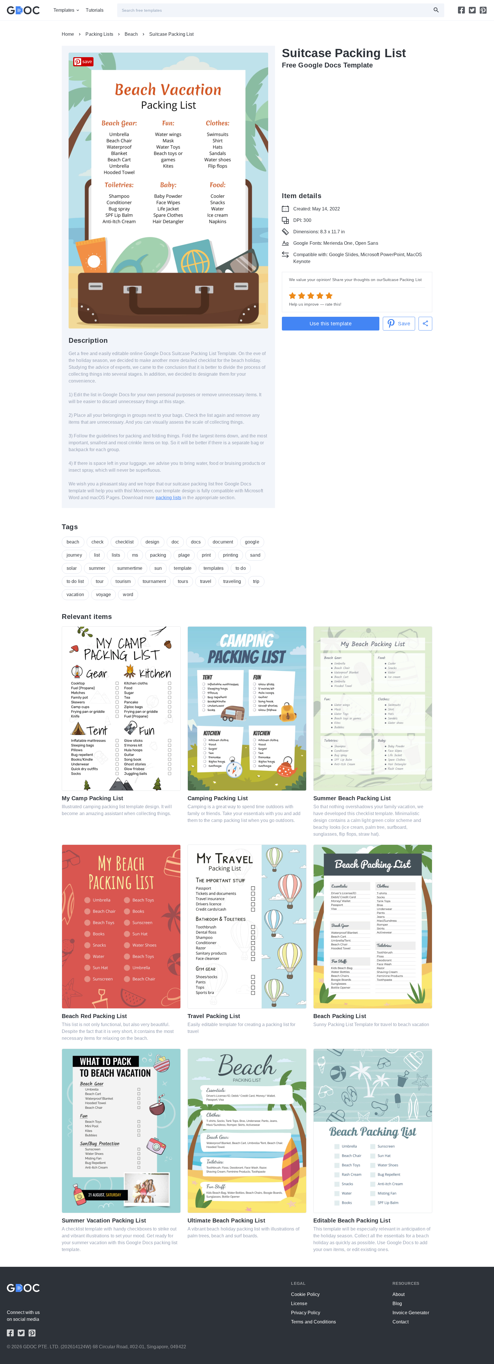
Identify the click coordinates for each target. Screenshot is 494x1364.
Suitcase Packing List (171, 34)
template (183, 568)
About (399, 1294)
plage (184, 555)
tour (99, 581)
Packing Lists (99, 34)
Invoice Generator (411, 1312)
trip (256, 581)
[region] (357, 129)
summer (97, 568)
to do (241, 568)
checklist (124, 541)
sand (255, 555)
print (206, 555)
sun (158, 568)
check (97, 541)
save (87, 61)
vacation (75, 594)
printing (230, 555)
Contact (401, 1321)
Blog (397, 1303)
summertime (129, 568)
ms (135, 555)
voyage (103, 594)
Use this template (331, 323)
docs (196, 541)
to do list (75, 581)
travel (206, 581)
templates (214, 568)
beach (73, 541)
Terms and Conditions (313, 1321)
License (299, 1303)
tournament (154, 581)
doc (175, 541)
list (97, 555)
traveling (232, 581)
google (252, 541)
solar (72, 568)
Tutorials (94, 10)
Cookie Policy (305, 1294)
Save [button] (404, 323)
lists (116, 555)
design (153, 541)
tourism (123, 581)
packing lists (168, 497)
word (128, 594)
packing (158, 555)
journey (74, 555)
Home (68, 34)
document (223, 541)
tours (183, 581)
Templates (64, 10)
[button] (425, 323)
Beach (131, 34)
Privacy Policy (305, 1312)
